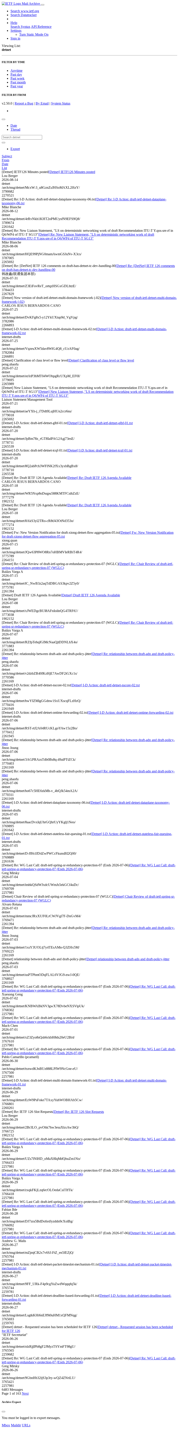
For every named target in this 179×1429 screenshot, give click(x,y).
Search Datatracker (23, 15)
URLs (26, 1425)
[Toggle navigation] (42, 4)
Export (15, 149)
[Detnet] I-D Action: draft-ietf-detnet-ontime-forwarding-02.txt (130, 712)
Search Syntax (20, 26)
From (5, 160)
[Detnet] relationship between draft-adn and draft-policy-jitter (127, 959)
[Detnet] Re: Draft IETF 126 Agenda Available (99, 478)
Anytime (16, 70)
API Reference (41, 26)
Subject (7, 156)
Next (25, 1393)
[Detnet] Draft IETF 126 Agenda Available (90, 595)
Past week (17, 78)
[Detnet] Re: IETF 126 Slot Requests (78, 1112)
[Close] (3, 1411)
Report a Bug (24, 103)
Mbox (6, 1425)
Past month (18, 82)
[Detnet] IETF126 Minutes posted (71, 172)
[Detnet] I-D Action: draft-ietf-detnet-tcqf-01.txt (99, 450)
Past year (16, 86)
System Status (60, 103)
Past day (16, 74)
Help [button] (13, 23)
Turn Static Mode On (33, 34)
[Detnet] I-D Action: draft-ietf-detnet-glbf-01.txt (100, 423)
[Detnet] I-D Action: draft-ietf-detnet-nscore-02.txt (105, 685)
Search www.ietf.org (24, 11)
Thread (15, 129)
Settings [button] (15, 30)
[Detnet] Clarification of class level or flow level (101, 360)
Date (13, 125)
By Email (42, 103)
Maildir (16, 1425)
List (4, 168)
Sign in (15, 38)
